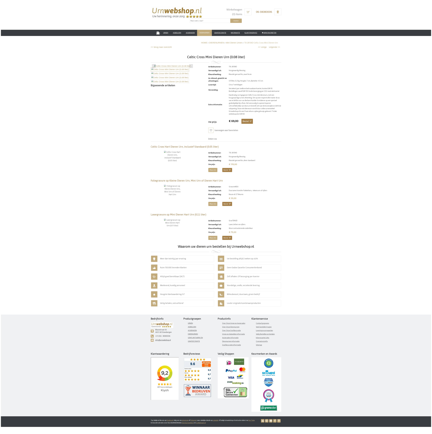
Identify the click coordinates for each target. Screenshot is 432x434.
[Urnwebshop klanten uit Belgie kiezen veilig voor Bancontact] (240, 378)
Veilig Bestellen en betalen (265, 334)
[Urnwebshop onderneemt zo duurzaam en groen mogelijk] (268, 410)
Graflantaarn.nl (201, 422)
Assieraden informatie (230, 337)
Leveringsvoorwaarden (264, 330)
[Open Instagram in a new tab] (266, 421)
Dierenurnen (193, 334)
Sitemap (259, 345)
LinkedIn (215, 420)
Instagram (185, 420)
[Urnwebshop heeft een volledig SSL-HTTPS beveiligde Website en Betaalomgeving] (235, 396)
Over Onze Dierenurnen (230, 326)
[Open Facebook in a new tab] (275, 421)
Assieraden (192, 330)
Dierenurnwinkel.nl (188, 422)
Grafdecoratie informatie (231, 345)
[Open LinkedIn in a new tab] (262, 421)
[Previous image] (154, 66)
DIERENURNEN (216, 43)
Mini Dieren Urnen (234, 43)
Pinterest (193, 420)
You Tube (251, 420)
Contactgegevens (262, 323)
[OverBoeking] (235, 384)
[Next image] (191, 66)
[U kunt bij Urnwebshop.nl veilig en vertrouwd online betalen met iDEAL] (229, 364)
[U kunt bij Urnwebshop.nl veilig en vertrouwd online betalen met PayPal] (231, 371)
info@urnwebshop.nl (163, 340)
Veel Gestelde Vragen (264, 326)
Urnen (190, 323)
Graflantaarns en (195, 337)
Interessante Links (262, 337)
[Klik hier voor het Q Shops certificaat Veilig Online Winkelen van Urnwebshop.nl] (268, 367)
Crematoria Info (262, 341)
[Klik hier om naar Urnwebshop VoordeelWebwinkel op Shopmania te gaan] (268, 386)
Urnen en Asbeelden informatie (233, 334)
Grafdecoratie (194, 341)
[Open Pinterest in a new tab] (279, 421)
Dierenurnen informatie (231, 341)
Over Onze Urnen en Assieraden (233, 323)
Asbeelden (192, 326)
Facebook (170, 420)
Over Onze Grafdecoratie (231, 330)
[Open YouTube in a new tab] (270, 421)
